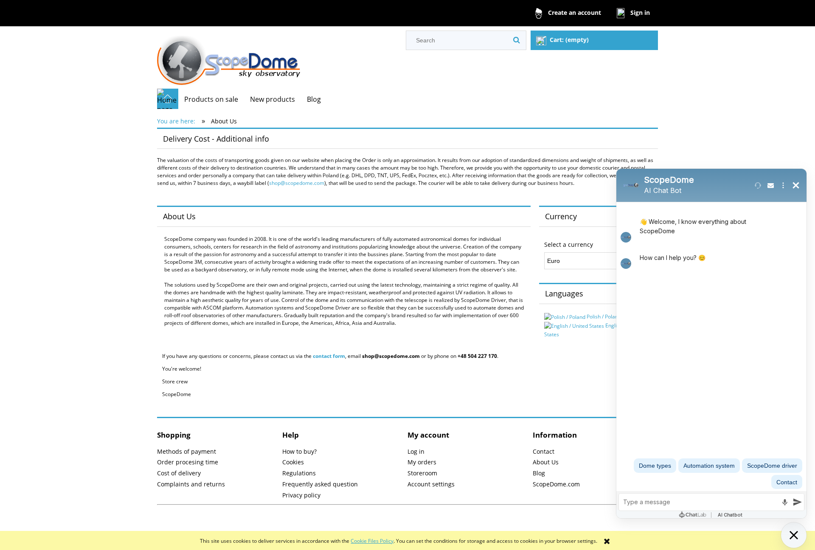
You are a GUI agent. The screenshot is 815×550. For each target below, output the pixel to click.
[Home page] (229, 57)
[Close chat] (794, 535)
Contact (543, 451)
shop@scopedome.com (296, 183)
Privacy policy (301, 495)
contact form (329, 356)
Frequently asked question (320, 484)
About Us (546, 462)
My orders (422, 462)
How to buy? (299, 451)
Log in (416, 451)
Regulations (299, 473)
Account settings (431, 484)
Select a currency (568, 245)
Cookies (293, 462)
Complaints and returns (191, 484)
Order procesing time (187, 462)
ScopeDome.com (556, 484)
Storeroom (422, 473)
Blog (539, 473)
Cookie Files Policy (372, 540)
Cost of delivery (179, 473)
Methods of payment (186, 451)
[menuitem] (211, 99)
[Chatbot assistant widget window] (711, 343)
